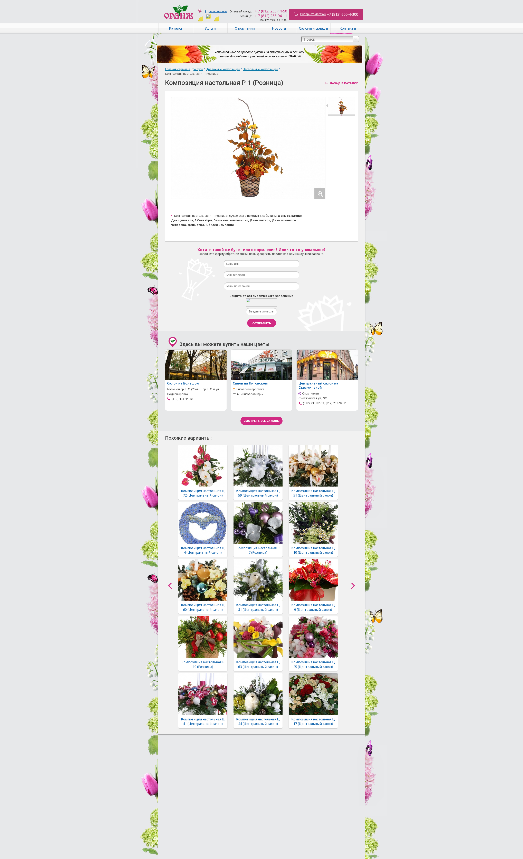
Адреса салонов (216, 11)
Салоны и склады (313, 28)
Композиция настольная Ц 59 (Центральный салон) (258, 493)
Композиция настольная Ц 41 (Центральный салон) (203, 721)
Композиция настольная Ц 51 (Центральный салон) (313, 493)
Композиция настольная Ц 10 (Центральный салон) (313, 550)
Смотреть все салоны (261, 421)
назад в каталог (344, 83)
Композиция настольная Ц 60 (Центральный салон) (203, 607)
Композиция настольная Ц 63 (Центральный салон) (258, 664)
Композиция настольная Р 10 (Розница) (202, 664)
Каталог (176, 28)
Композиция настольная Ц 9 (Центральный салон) (313, 607)
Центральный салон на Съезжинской (318, 385)
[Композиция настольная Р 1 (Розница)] (341, 106)
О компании (245, 28)
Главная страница (177, 69)
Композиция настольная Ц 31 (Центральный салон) (258, 607)
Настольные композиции (260, 69)
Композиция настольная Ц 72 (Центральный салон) (203, 493)
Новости (279, 28)
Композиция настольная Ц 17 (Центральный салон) (313, 721)
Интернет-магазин (313, 14)
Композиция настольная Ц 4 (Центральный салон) (203, 550)
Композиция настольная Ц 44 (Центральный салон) (258, 721)
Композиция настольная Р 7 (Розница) (258, 550)
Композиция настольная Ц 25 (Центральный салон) (313, 664)
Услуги (210, 28)
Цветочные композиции (223, 69)
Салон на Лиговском (250, 383)
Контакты (348, 28)
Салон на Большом (183, 383)
